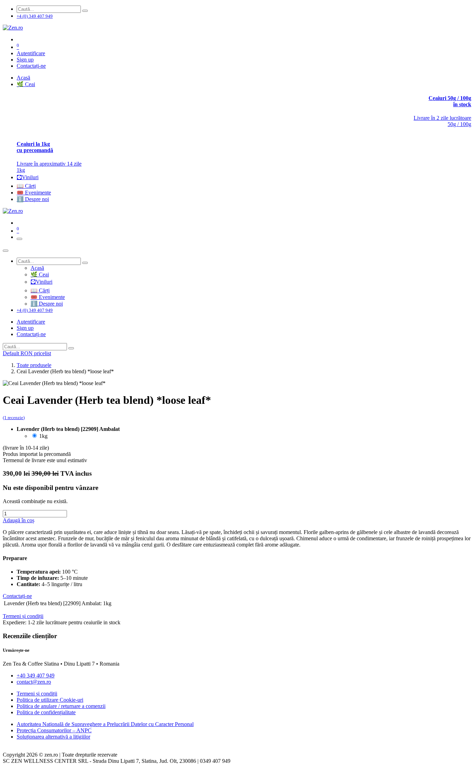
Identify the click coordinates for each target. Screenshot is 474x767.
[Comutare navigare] (19, 239)
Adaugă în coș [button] (18, 520)
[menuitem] (23, 78)
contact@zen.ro (34, 682)
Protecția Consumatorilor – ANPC (54, 730)
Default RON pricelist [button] (27, 353)
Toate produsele (34, 365)
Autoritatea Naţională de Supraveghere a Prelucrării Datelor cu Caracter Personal (105, 724)
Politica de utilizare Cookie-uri (50, 700)
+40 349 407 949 (35, 675)
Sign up (25, 59)
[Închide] (5, 251)
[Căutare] (85, 11)
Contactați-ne (31, 66)
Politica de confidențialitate (46, 712)
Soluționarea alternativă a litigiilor (53, 737)
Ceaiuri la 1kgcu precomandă (35, 147)
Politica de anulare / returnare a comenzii (61, 706)
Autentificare (31, 53)
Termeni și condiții (37, 694)
